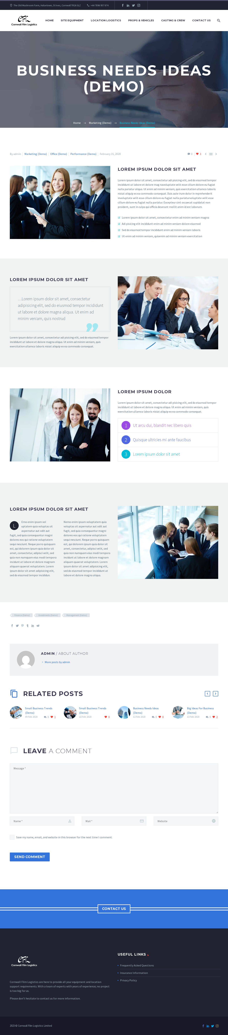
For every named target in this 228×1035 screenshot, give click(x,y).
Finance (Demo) (22, 615)
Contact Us (201, 20)
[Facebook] (122, 5)
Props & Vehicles (141, 20)
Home (49, 20)
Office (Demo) (58, 154)
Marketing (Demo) (35, 154)
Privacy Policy (128, 980)
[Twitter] (133, 5)
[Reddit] (38, 625)
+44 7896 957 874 (99, 5)
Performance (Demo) (83, 154)
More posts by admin (57, 662)
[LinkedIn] (128, 5)
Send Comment (29, 857)
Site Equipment (72, 20)
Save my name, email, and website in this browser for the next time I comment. (64, 837)
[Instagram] (138, 5)
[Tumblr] (27, 625)
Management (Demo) (76, 615)
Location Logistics (106, 20)
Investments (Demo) (48, 615)
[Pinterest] (22, 625)
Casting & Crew (173, 20)
